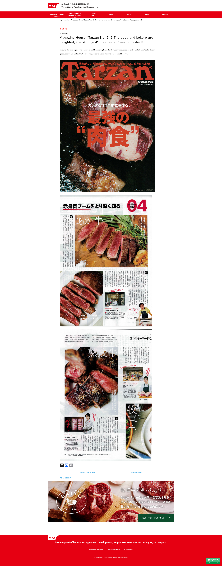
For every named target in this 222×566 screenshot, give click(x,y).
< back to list (65, 478)
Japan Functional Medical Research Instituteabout (74, 16)
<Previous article (87, 472)
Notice (111, 14)
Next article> (136, 472)
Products (165, 14)
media (129, 14)
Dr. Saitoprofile (93, 14)
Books (147, 14)
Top (61, 20)
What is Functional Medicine (57, 15)
